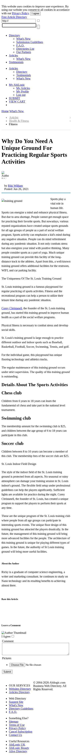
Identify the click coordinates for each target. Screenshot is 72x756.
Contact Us (15, 734)
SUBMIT (14, 98)
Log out (20, 94)
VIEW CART (17, 101)
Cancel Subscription (20, 731)
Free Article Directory (14, 17)
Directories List (25, 48)
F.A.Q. (20, 45)
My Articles (23, 88)
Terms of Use (17, 724)
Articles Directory (19, 692)
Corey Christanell (11, 308)
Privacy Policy (20, 13)
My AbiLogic (17, 84)
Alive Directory (18, 751)
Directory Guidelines (21, 708)
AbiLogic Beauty (19, 747)
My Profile (22, 91)
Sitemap (13, 721)
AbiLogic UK (17, 744)
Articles (13, 55)
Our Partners (23, 52)
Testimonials (16, 62)
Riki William (15, 185)
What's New (23, 38)
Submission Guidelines (29, 42)
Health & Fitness (19, 120)
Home (5, 111)
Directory (14, 35)
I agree (35, 13)
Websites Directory (20, 688)
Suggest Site (16, 701)
